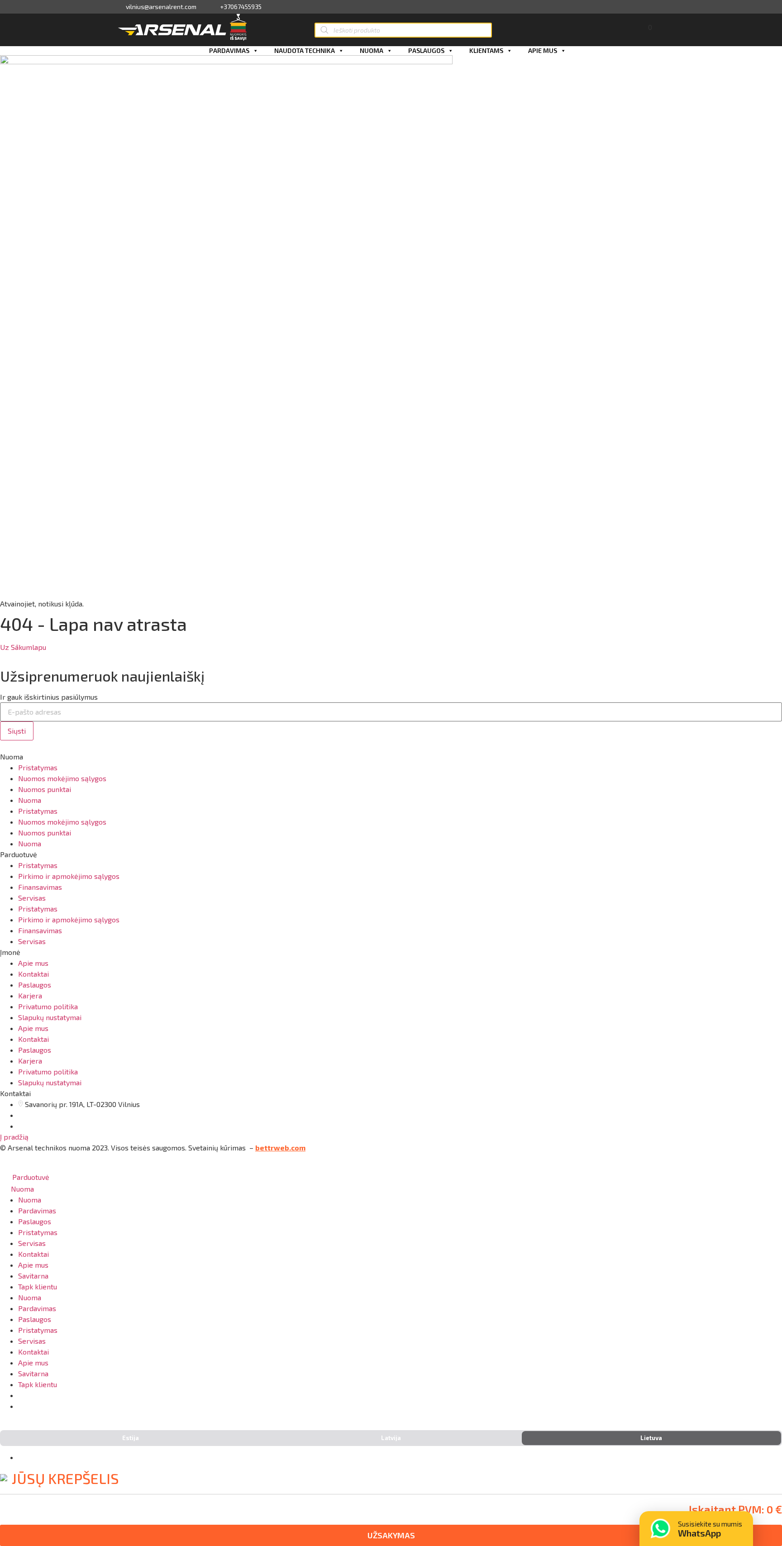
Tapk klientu (37, 1286)
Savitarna (33, 1275)
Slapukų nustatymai (49, 1017)
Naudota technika (304, 50)
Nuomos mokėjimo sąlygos (62, 778)
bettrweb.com (280, 1147)
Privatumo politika (48, 1006)
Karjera (30, 995)
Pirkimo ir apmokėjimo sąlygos (68, 876)
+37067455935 (241, 7)
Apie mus (542, 50)
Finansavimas (40, 887)
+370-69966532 (53, 1406)
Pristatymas (37, 767)
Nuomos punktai (44, 789)
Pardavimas (229, 50)
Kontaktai (33, 973)
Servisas (32, 897)
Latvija (391, 1437)
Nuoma (371, 50)
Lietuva (651, 1437)
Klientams (486, 50)
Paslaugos (426, 50)
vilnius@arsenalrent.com (161, 7)
